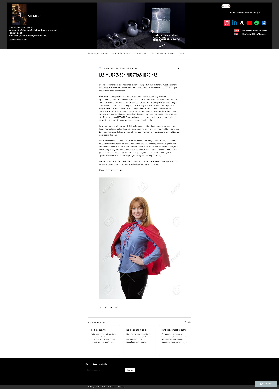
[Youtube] (249, 23)
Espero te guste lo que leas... (98, 53)
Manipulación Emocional (121, 53)
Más (180, 53)
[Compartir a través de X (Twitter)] (106, 307)
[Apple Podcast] (227, 23)
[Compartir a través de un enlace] (116, 307)
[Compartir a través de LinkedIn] (111, 307)
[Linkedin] (234, 23)
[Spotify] (256, 23)
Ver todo (188, 322)
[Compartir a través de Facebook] (100, 307)
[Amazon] (242, 23)
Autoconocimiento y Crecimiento (163, 53)
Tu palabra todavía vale (98, 330)
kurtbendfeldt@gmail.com (18, 39)
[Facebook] (264, 23)
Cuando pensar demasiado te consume (174, 330)
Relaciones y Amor (141, 53)
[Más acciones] (178, 68)
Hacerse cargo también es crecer (136, 330)
